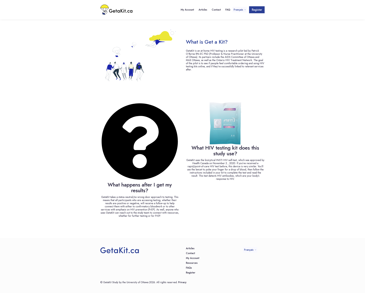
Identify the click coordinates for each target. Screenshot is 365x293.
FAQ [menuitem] (227, 10)
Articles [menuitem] (203, 10)
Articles (190, 248)
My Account (192, 258)
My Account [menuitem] (187, 10)
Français (238, 10)
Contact (190, 253)
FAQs (189, 268)
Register (257, 10)
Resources (192, 263)
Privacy (182, 282)
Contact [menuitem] (216, 10)
